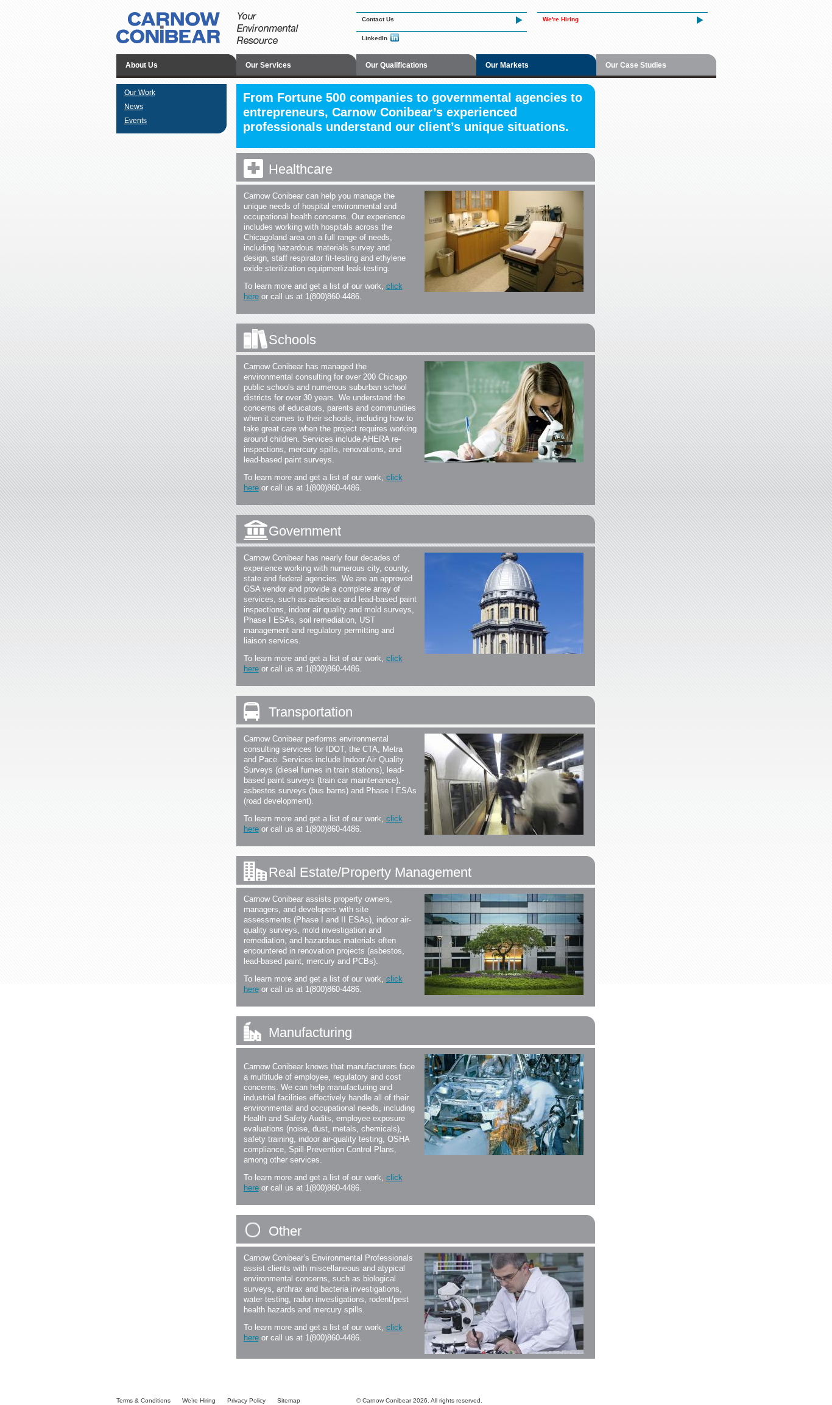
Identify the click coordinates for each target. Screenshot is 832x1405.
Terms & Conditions (143, 1400)
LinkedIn (374, 38)
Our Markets (507, 65)
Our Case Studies (635, 65)
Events (135, 120)
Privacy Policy (246, 1400)
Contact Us (378, 19)
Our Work (139, 92)
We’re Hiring (199, 1400)
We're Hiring (561, 19)
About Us (141, 65)
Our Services (268, 65)
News (133, 106)
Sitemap (288, 1400)
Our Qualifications (396, 65)
